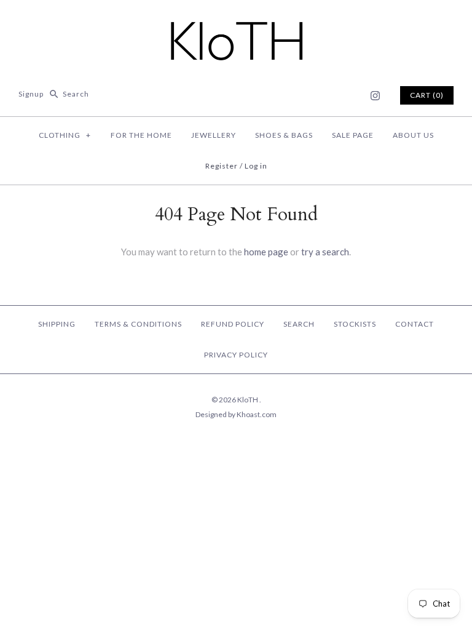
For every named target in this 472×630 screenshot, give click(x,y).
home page (266, 251)
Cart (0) (427, 95)
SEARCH (299, 324)
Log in (256, 165)
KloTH (248, 399)
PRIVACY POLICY (236, 354)
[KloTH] (236, 19)
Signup (31, 93)
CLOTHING (65, 135)
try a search (325, 251)
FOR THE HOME (141, 135)
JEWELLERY (213, 135)
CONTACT (414, 324)
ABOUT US (413, 135)
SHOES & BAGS (284, 135)
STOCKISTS (355, 324)
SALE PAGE (353, 135)
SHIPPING (57, 324)
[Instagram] (375, 95)
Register (221, 165)
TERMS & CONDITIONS (138, 324)
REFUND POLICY (232, 324)
